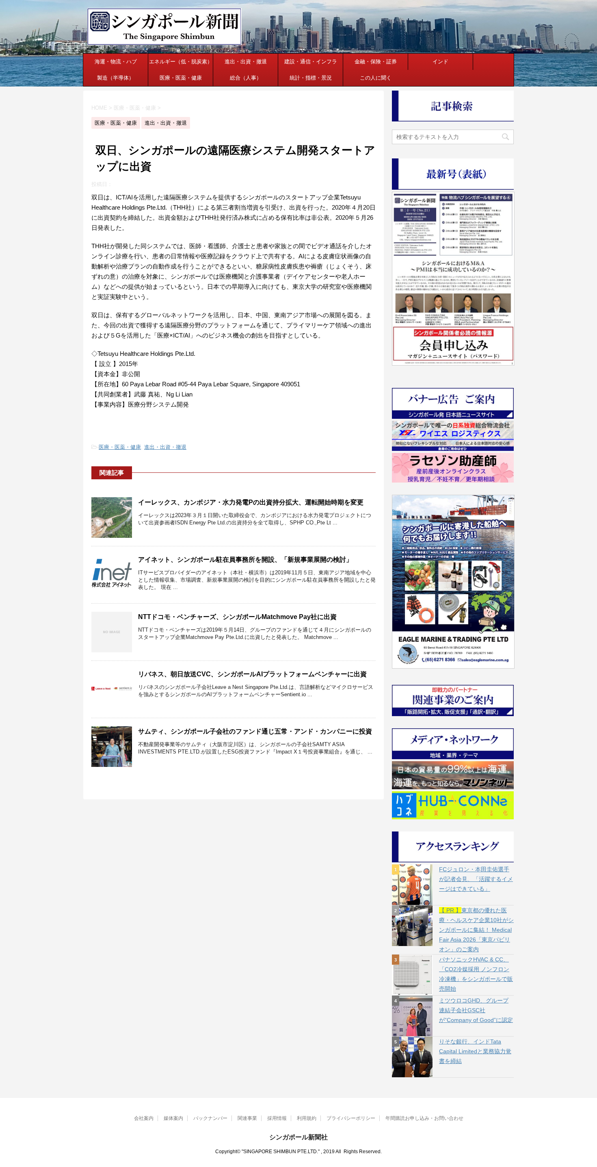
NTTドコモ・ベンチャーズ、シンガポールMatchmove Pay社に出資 (237, 616)
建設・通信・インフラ (310, 61)
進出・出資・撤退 (246, 61)
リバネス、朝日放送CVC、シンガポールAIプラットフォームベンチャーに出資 (252, 674)
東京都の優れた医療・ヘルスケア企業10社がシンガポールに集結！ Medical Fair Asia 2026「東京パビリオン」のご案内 (476, 930)
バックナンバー (210, 1118)
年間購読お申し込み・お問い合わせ (424, 1118)
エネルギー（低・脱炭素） (180, 61)
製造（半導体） (115, 78)
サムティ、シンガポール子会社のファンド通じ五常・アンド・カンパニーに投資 (255, 731)
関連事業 (247, 1118)
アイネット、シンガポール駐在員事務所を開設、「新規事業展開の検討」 (245, 559)
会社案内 (144, 1118)
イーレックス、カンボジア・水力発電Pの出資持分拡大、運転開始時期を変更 (250, 502)
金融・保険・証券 (376, 61)
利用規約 (306, 1118)
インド (440, 61)
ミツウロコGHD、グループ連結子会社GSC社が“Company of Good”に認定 (476, 1010)
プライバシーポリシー (351, 1118)
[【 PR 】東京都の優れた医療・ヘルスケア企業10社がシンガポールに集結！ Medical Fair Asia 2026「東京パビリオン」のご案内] (412, 925)
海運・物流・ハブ (116, 61)
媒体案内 (173, 1118)
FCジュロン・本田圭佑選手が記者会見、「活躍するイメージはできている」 (476, 879)
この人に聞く (376, 78)
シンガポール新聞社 (298, 1137)
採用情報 (277, 1118)
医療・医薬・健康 (181, 78)
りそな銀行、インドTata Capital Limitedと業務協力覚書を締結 (475, 1051)
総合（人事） (246, 78)
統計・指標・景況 (311, 78)
